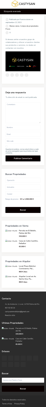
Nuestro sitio (10, 315)
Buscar (23, 210)
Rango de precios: (12, 199)
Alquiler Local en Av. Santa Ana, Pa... (27, 277)
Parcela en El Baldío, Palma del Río (27, 231)
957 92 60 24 (10, 308)
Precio (8, 29)
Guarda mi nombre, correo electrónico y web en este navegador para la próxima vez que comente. (22, 151)
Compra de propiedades (29, 26)
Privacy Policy (19, 404)
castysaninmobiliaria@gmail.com (17, 312)
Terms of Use (7, 404)
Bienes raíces (15, 26)
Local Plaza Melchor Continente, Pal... (27, 267)
